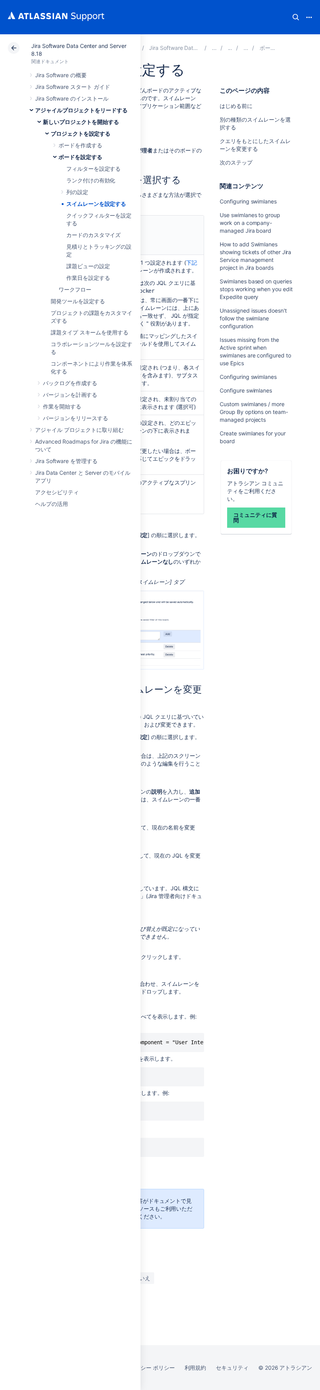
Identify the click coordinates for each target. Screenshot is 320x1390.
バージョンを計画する (70, 394)
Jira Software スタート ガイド (72, 86)
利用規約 (195, 1367)
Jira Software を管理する (66, 461)
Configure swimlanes (246, 390)
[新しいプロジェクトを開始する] (230, 47)
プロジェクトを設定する (80, 133)
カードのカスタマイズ (93, 235)
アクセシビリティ (56, 492)
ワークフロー (75, 289)
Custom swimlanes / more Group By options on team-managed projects (254, 412)
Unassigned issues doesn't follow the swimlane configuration (253, 318)
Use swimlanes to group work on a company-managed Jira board (250, 223)
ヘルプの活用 (51, 503)
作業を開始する (62, 406)
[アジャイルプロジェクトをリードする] (214, 47)
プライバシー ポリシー (146, 1367)
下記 (191, 262)
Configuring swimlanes (248, 201)
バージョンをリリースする (75, 418)
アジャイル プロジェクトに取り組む (79, 429)
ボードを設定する (80, 157)
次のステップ (236, 162)
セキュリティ (232, 1367)
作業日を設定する (88, 277)
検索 (296, 17)
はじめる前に (236, 106)
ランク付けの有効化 (90, 180)
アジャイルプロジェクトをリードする (81, 110)
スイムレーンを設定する (96, 203)
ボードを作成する (80, 145)
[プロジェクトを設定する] (246, 47)
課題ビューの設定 (88, 266)
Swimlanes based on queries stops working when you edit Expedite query (256, 289)
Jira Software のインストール (71, 98)
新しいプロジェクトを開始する (81, 121)
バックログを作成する (70, 383)
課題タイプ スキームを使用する (89, 332)
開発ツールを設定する (78, 301)
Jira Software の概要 (61, 75)
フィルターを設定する (93, 168)
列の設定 (77, 192)
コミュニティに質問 (255, 517)
